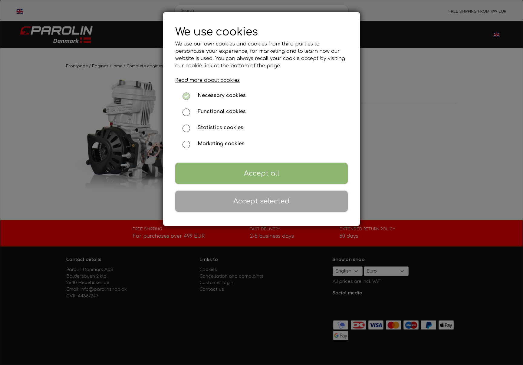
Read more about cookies (207, 80)
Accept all (261, 173)
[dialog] (261, 182)
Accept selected (261, 201)
